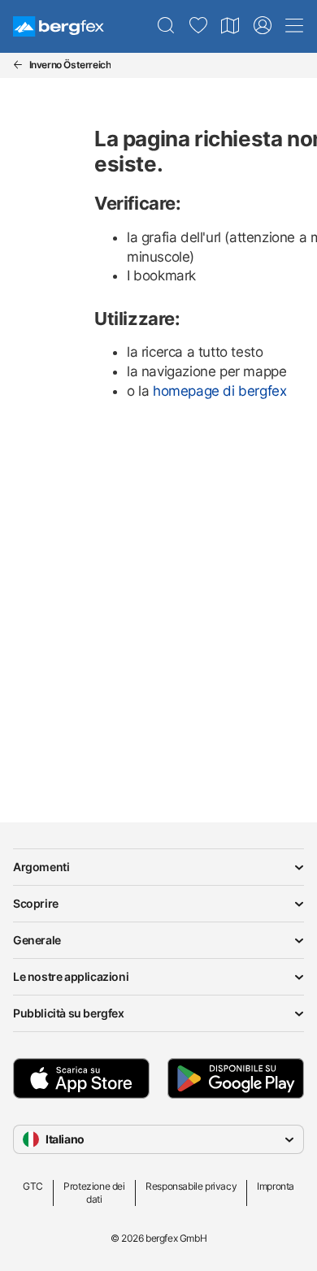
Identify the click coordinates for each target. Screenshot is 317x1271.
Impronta (275, 1186)
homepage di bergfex (219, 391)
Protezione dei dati (93, 1192)
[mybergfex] (262, 26)
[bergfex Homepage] (58, 26)
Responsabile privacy (191, 1186)
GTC (33, 1186)
